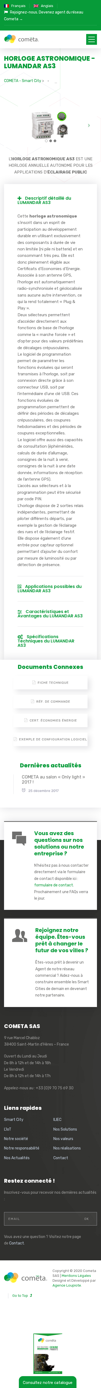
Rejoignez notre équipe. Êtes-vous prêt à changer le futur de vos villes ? (61, 940)
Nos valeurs (63, 1139)
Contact (60, 1158)
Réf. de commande (53, 701)
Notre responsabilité (21, 1148)
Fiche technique (53, 683)
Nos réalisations (67, 1148)
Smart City (13, 1119)
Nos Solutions (65, 1129)
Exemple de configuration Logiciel (53, 739)
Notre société (16, 1139)
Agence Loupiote (67, 1285)
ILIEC (57, 1119)
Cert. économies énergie (53, 720)
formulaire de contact (53, 885)
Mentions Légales (76, 1276)
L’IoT (7, 1129)
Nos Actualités (17, 1158)
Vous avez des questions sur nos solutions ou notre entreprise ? (59, 843)
